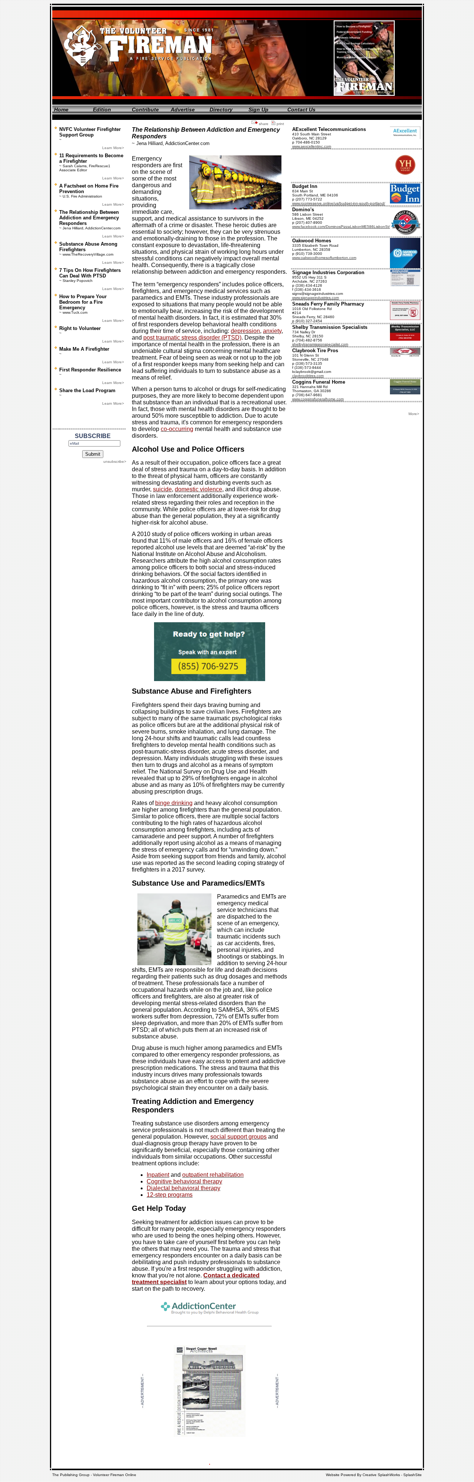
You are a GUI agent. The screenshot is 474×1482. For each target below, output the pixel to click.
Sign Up (258, 109)
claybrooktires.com (308, 376)
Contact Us (301, 109)
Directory (221, 109)
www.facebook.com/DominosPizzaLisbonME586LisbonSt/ (341, 227)
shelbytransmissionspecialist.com (320, 344)
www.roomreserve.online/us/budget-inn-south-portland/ (338, 203)
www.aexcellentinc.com (311, 146)
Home (61, 109)
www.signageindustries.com (315, 298)
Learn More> (113, 148)
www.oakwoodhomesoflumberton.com (324, 258)
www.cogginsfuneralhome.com (318, 399)
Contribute (145, 109)
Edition (102, 109)
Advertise (183, 109)
